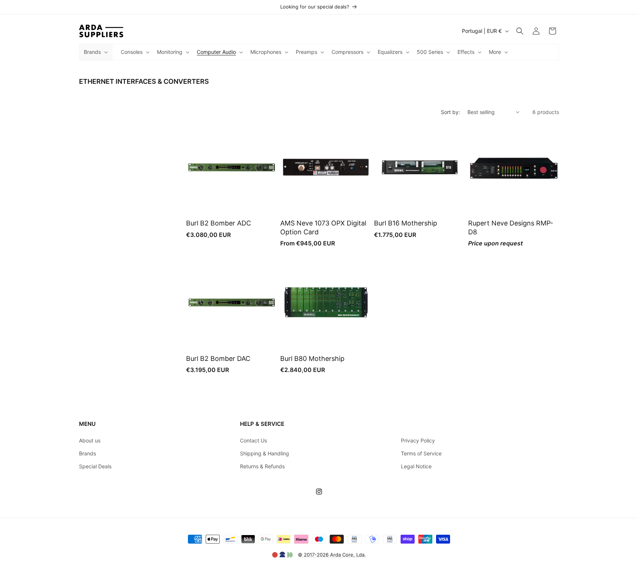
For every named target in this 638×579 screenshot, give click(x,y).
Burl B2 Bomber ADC (218, 223)
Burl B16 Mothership (405, 223)
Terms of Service (421, 453)
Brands (87, 453)
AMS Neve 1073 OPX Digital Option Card (323, 227)
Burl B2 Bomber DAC (218, 358)
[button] (95, 52)
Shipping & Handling (264, 453)
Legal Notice (416, 466)
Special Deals (95, 466)
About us (89, 440)
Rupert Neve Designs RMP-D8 (510, 227)
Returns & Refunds (262, 466)
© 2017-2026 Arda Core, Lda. (332, 555)
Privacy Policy (418, 440)
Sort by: (450, 112)
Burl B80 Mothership (312, 358)
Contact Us (253, 440)
